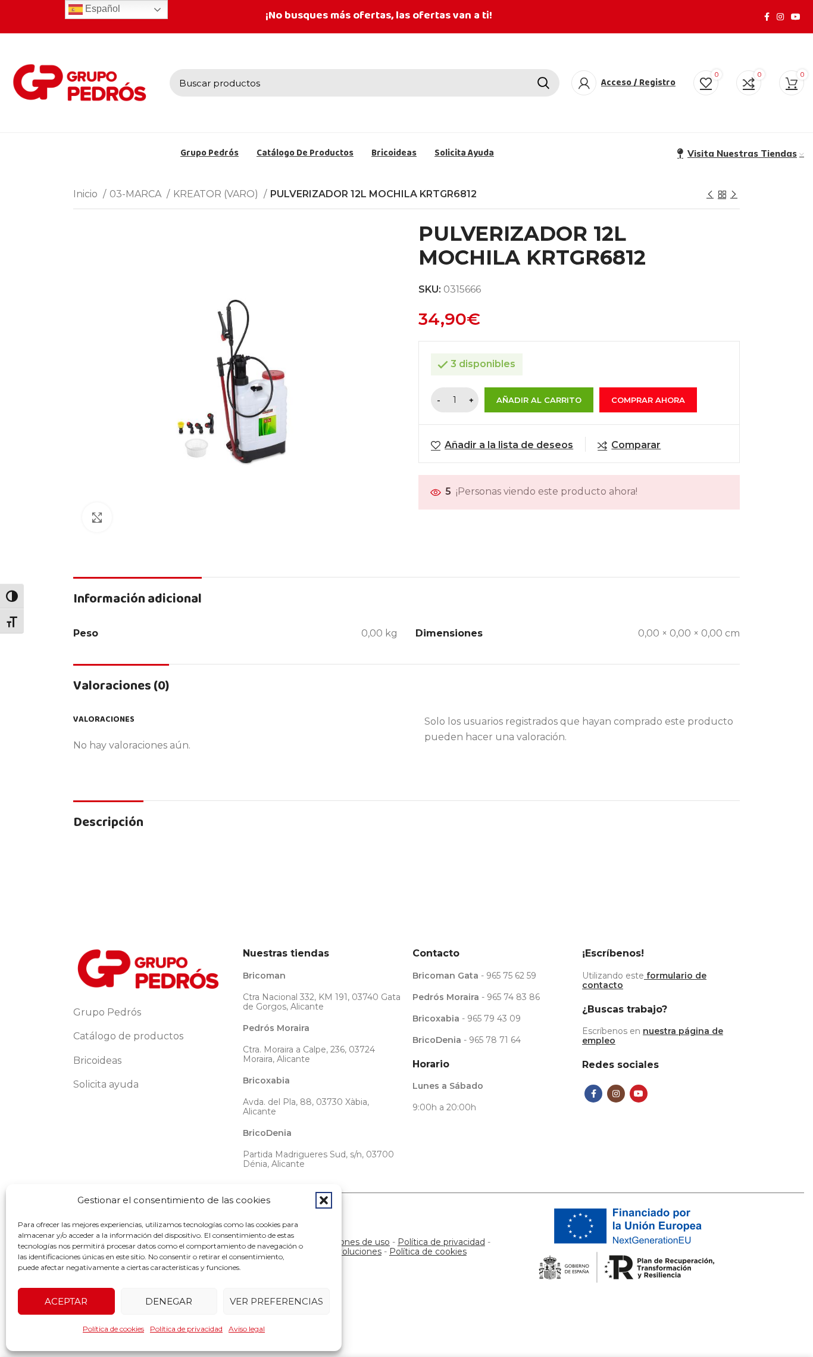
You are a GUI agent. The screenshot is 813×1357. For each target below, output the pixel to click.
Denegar (168, 1301)
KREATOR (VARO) (217, 194)
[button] (324, 1200)
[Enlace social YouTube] (795, 16)
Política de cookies (113, 1328)
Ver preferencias (276, 1301)
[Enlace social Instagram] (780, 16)
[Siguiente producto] (734, 195)
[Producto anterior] (710, 195)
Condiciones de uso (349, 1242)
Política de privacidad (186, 1328)
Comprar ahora (648, 400)
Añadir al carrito (538, 400)
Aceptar (66, 1301)
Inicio (86, 194)
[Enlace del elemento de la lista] (152, 1012)
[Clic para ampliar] (97, 517)
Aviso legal (247, 1328)
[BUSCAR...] (543, 83)
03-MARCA (137, 194)
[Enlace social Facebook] (767, 16)
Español (101, 9)
